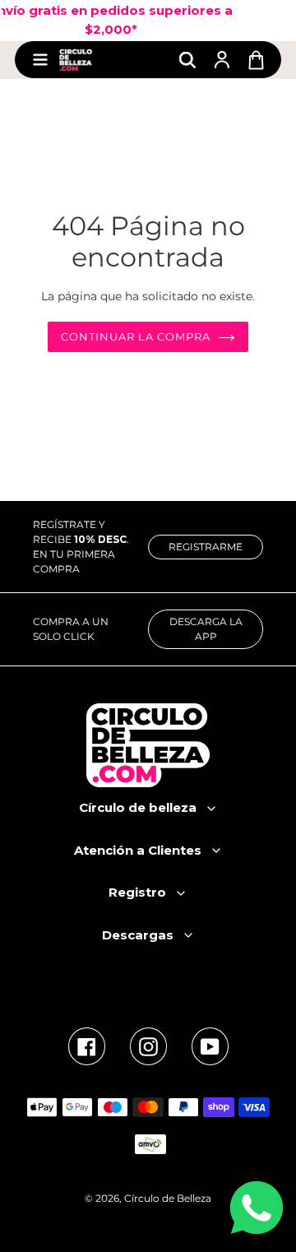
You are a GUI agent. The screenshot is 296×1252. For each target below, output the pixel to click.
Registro (137, 892)
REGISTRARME (206, 546)
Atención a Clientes (137, 850)
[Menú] (40, 60)
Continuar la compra (136, 336)
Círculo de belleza (138, 807)
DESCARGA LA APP (206, 628)
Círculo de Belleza (167, 1198)
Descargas (137, 935)
